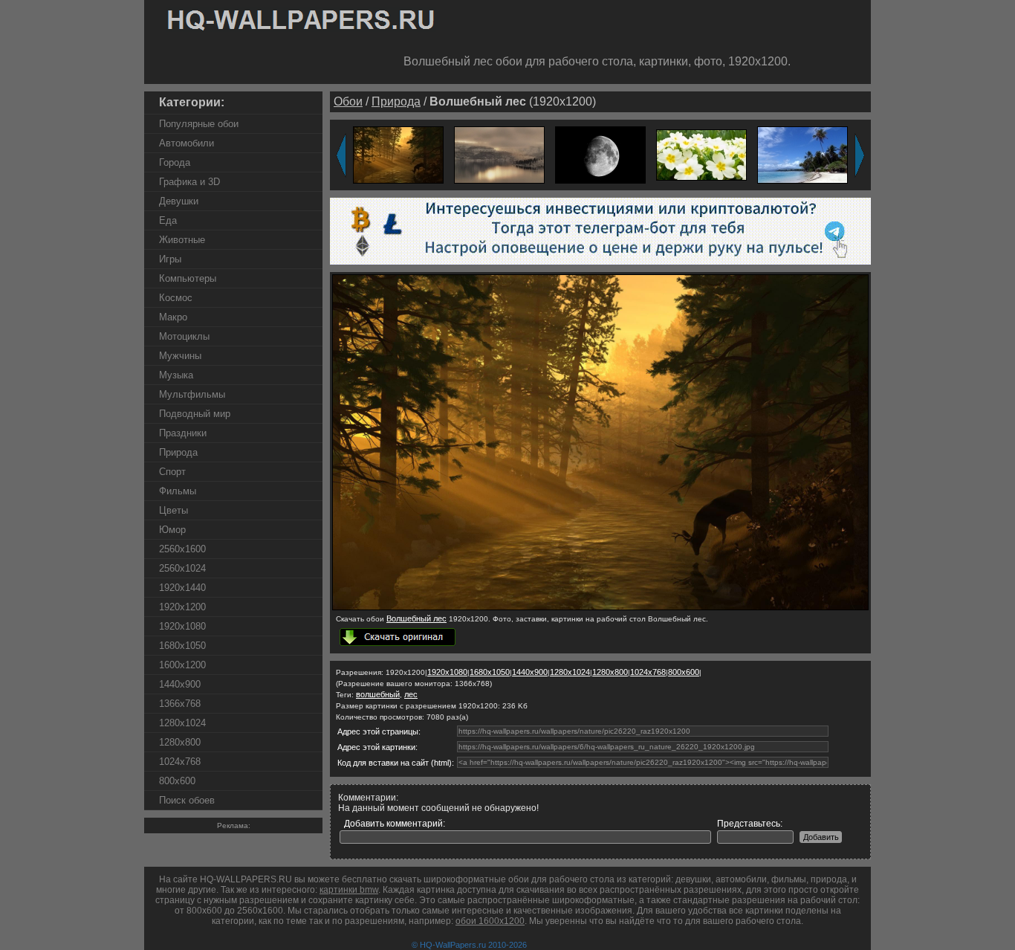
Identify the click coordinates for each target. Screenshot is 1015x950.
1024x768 (180, 761)
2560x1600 (182, 549)
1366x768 (180, 703)
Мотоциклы (184, 336)
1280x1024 (182, 722)
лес (411, 694)
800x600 (177, 780)
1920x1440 (182, 587)
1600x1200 (182, 665)
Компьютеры (187, 278)
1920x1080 (182, 626)
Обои (348, 101)
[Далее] (860, 155)
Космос (175, 297)
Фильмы (177, 491)
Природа (178, 452)
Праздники (183, 433)
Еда (168, 220)
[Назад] (341, 155)
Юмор (172, 529)
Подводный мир (194, 413)
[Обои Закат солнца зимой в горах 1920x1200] (499, 154)
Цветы (173, 510)
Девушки (178, 201)
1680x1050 (182, 645)
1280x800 (180, 742)
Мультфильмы (192, 394)
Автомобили (186, 143)
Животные (182, 239)
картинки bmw (349, 890)
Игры (170, 259)
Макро (173, 317)
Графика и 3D (189, 181)
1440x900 (180, 684)
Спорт (172, 471)
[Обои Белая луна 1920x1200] (600, 154)
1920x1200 (182, 607)
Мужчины (180, 355)
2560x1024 (182, 568)
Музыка (176, 375)
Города (174, 162)
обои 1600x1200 (490, 921)
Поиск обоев (187, 800)
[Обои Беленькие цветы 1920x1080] (701, 154)
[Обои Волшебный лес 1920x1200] (398, 154)
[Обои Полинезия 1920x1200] (802, 154)
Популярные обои (199, 123)
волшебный (378, 694)
